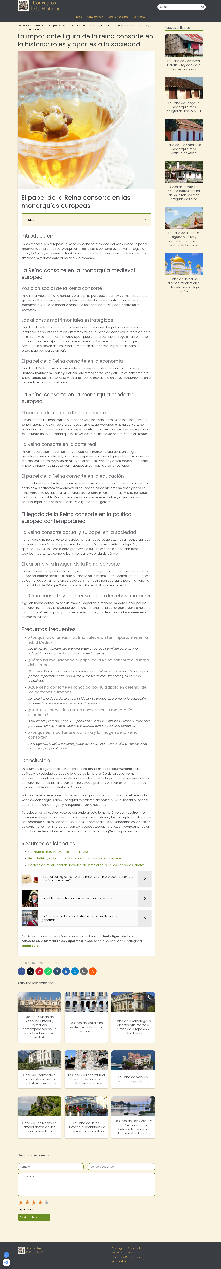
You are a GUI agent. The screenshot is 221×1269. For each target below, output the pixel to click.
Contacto (139, 17)
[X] (30, 971)
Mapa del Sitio (120, 1261)
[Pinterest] (39, 971)
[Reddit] (93, 971)
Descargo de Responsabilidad (129, 1248)
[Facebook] (21, 971)
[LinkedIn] (66, 971)
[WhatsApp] (48, 971)
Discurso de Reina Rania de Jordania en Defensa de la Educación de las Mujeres (86, 865)
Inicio (79, 17)
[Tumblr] (57, 971)
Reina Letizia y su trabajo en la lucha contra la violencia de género (76, 858)
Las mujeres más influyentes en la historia (58, 852)
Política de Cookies (123, 1252)
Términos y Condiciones (126, 1257)
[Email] (84, 971)
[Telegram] (75, 971)
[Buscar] (202, 6)
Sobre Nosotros (118, 17)
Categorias (94, 17)
